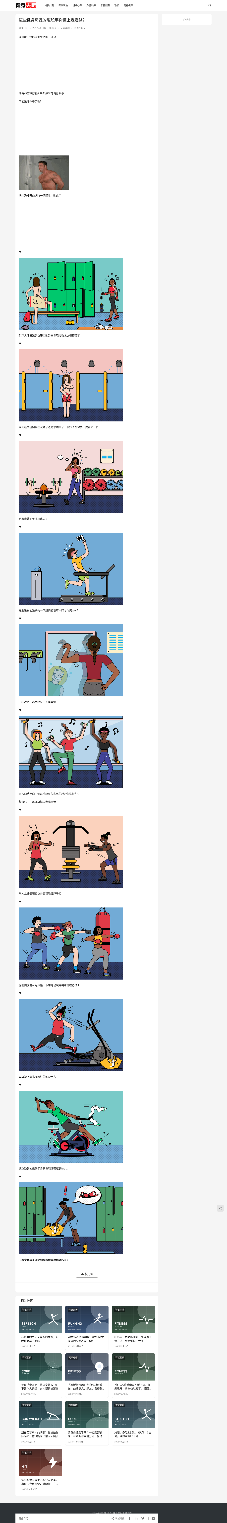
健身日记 (23, 27)
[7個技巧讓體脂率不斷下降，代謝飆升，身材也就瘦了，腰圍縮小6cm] (133, 1366)
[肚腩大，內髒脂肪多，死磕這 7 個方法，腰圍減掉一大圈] (133, 1319)
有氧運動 (63, 5)
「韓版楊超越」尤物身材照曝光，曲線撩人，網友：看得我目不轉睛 (86, 1387)
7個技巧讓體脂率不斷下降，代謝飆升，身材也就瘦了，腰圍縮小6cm (133, 1387)
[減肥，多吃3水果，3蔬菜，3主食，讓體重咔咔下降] (133, 1414)
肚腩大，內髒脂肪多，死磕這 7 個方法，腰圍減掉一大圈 (132, 1338)
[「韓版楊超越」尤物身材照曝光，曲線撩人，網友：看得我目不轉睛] (87, 1366)
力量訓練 (91, 5)
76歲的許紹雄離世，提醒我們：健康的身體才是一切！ (87, 1338)
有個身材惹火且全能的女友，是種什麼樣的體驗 (39, 1338)
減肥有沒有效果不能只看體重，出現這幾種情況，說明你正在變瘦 (39, 1482)
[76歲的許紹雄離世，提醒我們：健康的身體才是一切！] (87, 1319)
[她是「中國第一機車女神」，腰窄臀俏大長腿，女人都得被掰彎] (40, 1366)
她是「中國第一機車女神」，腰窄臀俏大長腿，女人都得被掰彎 (39, 1386)
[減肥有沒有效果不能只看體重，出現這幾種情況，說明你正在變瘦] (40, 1462)
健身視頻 (128, 5)
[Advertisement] (87, 66)
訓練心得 (77, 5)
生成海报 (119, 1518)
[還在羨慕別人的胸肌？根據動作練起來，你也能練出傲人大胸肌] (40, 1414)
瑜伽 (116, 5)
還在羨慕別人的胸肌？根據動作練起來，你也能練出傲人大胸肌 (39, 1434)
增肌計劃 (105, 5)
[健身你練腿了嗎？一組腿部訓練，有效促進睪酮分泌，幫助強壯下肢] (87, 1414)
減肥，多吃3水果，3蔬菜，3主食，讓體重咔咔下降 (132, 1434)
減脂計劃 (49, 5)
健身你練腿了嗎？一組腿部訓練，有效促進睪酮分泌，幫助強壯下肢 (86, 1434)
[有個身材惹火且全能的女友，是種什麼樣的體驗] (40, 1319)
